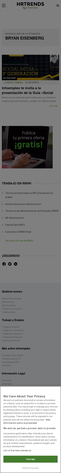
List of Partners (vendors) (17, 450)
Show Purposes (30, 468)
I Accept (30, 459)
